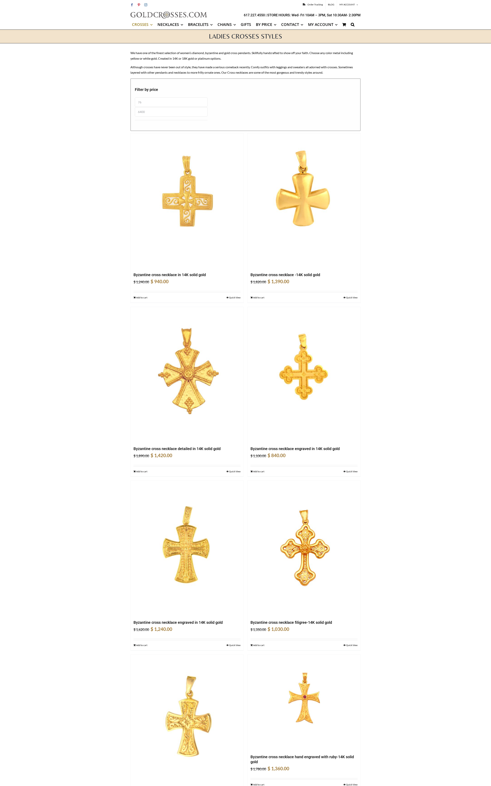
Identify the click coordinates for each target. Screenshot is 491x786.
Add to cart (141, 297)
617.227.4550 (254, 15)
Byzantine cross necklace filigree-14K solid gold (291, 622)
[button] (352, 24)
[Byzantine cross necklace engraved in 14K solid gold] (304, 374)
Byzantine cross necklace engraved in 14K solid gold (295, 448)
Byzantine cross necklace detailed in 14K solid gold (177, 448)
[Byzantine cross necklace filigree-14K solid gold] (304, 548)
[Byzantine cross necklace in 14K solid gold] (187, 201)
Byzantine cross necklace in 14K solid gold (169, 274)
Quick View (235, 297)
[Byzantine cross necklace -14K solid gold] (304, 201)
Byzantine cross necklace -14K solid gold (285, 274)
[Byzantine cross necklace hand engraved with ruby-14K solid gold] (304, 703)
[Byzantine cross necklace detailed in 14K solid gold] (187, 374)
